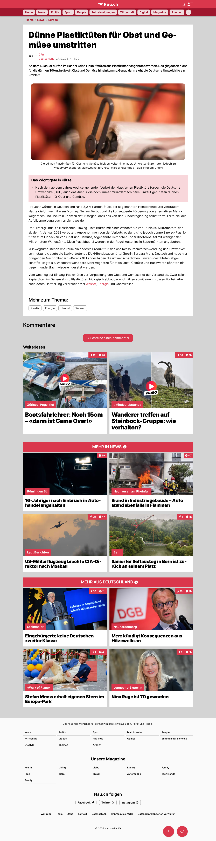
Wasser (91, 284)
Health (28, 767)
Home (29, 19)
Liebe (96, 767)
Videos (63, 738)
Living (62, 767)
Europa (53, 19)
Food (27, 773)
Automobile (134, 773)
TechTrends (168, 773)
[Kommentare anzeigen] (182, 831)
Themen (63, 744)
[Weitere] (188, 12)
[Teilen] (168, 831)
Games (131, 738)
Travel (96, 773)
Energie (103, 284)
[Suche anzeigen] (183, 4)
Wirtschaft (30, 738)
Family (165, 767)
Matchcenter (134, 732)
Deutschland (46, 58)
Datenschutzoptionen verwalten (156, 813)
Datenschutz (99, 813)
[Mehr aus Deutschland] (108, 582)
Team (59, 813)
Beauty (28, 780)
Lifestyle (29, 744)
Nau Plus (98, 738)
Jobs (70, 813)
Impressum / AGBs (122, 813)
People (166, 732)
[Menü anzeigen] (190, 4)
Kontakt (82, 813)
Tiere (62, 773)
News (41, 19)
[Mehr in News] (108, 447)
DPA (41, 54)
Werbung (46, 813)
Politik (62, 732)
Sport (96, 732)
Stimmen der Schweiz (174, 738)
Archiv (97, 744)
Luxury (131, 767)
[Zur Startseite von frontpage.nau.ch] (108, 4)
